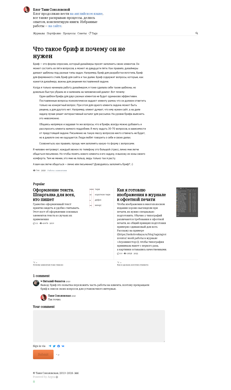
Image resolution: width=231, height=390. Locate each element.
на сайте (54, 26)
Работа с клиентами (57, 170)
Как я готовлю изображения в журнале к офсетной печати (141, 194)
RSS (77, 373)
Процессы (69, 33)
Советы (82, 33)
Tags (94, 33)
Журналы (39, 33)
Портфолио (54, 33)
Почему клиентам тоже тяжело (48, 265)
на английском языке (86, 13)
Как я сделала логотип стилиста (132, 265)
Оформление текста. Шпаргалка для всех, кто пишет (54, 194)
